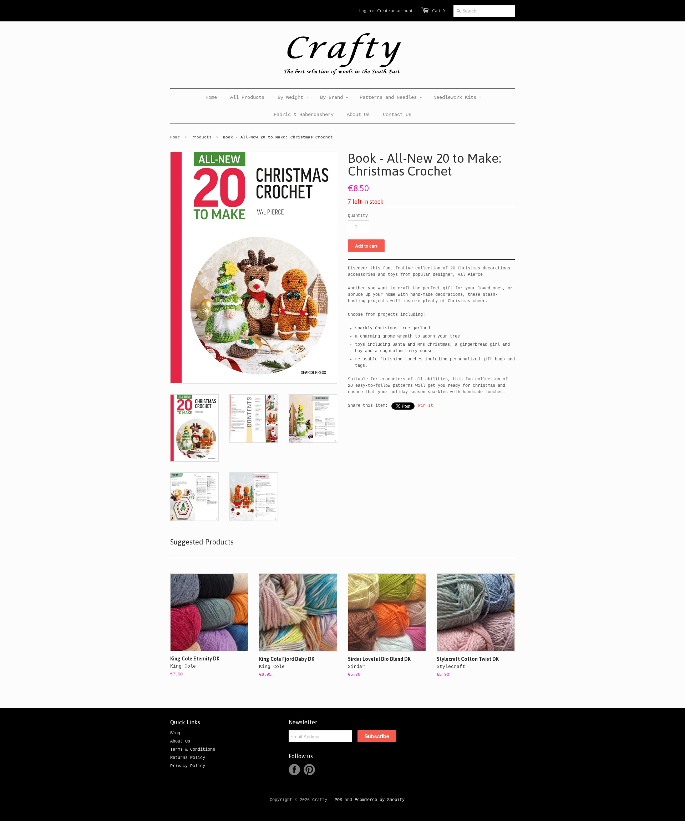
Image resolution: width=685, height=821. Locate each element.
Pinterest (309, 769)
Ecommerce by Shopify (380, 799)
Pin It (425, 405)
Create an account (394, 10)
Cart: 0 (438, 10)
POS (338, 799)
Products (202, 137)
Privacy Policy (187, 766)
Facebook (294, 769)
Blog (175, 733)
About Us (180, 741)
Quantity (358, 215)
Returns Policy (187, 757)
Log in (365, 10)
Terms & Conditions (192, 749)
